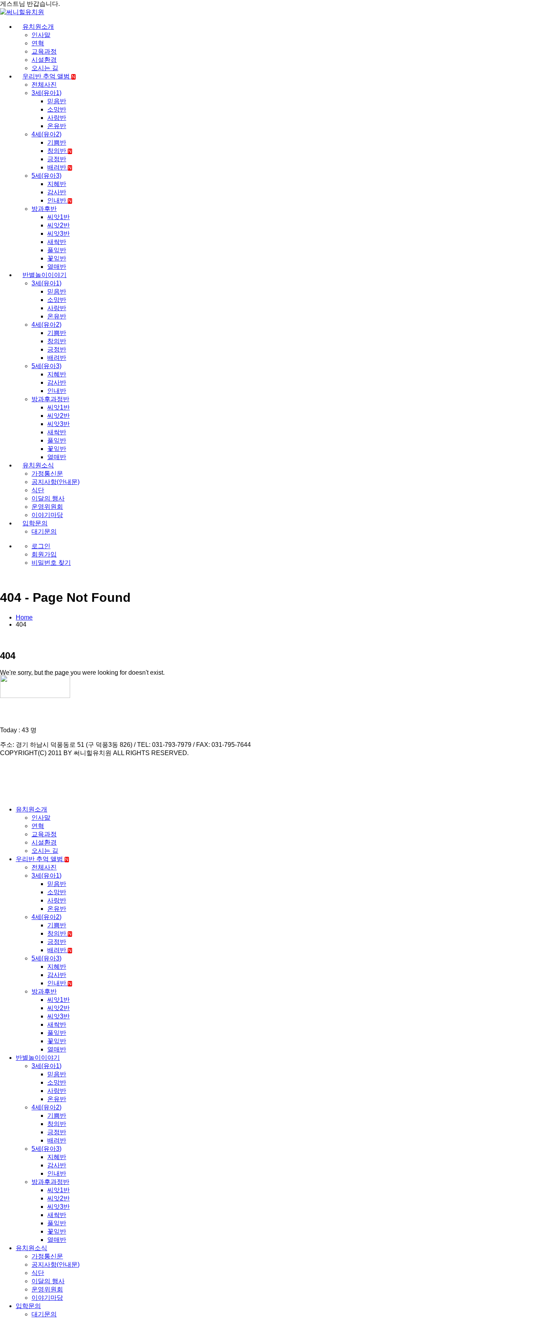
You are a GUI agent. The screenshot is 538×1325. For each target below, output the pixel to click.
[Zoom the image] (269, 687)
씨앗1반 (58, 217)
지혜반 (56, 184)
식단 (38, 490)
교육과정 (44, 51)
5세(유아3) (46, 175)
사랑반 (56, 117)
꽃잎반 (56, 258)
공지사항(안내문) (56, 481)
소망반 (56, 109)
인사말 (41, 35)
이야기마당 (47, 515)
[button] (4, 795)
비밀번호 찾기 (51, 562)
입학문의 (35, 523)
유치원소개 (38, 26)
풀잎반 (56, 250)
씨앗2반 (58, 225)
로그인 (41, 546)
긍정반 (56, 159)
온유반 (56, 126)
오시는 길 (45, 68)
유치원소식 (38, 465)
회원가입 (44, 554)
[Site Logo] (22, 12)
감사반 (56, 192)
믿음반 (56, 101)
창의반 (59, 150)
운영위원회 (47, 506)
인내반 (59, 200)
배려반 (59, 167)
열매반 (56, 266)
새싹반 (56, 241)
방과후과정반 (50, 399)
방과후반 (44, 208)
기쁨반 (56, 142)
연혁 (38, 43)
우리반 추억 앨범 (48, 76)
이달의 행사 (48, 498)
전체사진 (44, 84)
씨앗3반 (58, 233)
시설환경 (44, 59)
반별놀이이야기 (44, 275)
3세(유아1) (46, 92)
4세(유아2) (46, 134)
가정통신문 (47, 473)
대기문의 (44, 531)
